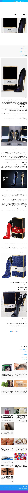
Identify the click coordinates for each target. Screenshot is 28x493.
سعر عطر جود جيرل (24, 54)
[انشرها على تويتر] (11, 331)
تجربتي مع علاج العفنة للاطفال (24, 357)
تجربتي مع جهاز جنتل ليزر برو (24, 347)
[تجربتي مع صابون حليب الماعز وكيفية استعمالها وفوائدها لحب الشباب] (20, 410)
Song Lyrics (14, 491)
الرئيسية (26, 15)
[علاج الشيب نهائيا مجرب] (20, 367)
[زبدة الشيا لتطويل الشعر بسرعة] (20, 441)
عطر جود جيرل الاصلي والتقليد (23, 49)
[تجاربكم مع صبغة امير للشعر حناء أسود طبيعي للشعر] (7, 367)
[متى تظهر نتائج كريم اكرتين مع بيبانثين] (7, 456)
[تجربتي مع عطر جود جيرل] (14, 77)
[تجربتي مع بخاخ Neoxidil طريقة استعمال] (7, 410)
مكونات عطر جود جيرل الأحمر (23, 52)
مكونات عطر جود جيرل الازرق (23, 51)
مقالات (24, 15)
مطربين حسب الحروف (21, 1)
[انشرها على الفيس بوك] (10, 331)
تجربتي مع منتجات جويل (24, 354)
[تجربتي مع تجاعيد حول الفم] (7, 441)
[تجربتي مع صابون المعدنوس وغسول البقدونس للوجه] (7, 383)
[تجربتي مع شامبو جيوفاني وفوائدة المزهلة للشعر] (20, 383)
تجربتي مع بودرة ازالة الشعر (24, 359)
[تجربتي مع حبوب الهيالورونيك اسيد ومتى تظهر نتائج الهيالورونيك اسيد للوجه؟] (20, 456)
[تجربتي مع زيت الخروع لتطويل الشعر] (7, 426)
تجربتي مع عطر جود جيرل (23, 48)
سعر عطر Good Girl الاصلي (23, 55)
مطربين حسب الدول (16, 1)
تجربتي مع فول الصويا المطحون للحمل (23, 349)
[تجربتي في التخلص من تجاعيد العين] (7, 471)
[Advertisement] (14, 7)
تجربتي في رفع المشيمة (24, 351)
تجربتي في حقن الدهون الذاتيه (24, 352)
